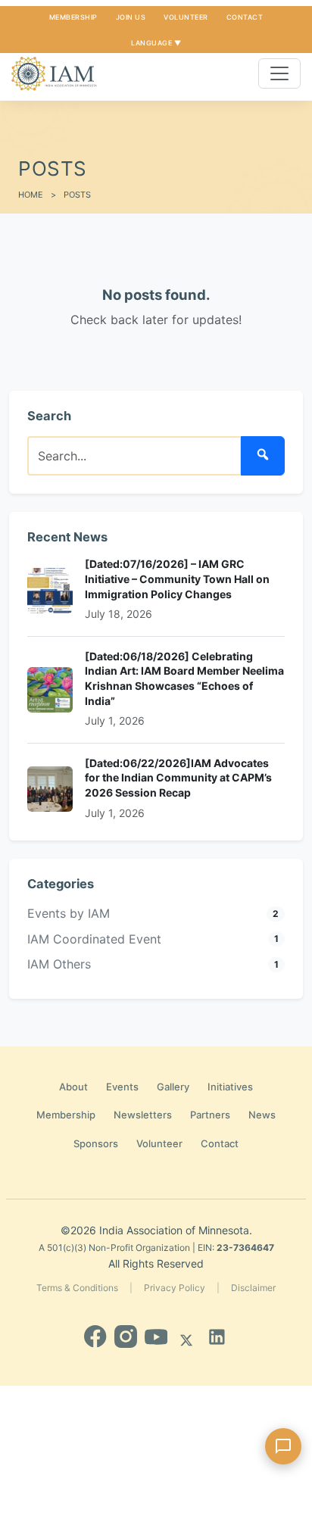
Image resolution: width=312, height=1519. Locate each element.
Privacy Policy (174, 1287)
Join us (131, 17)
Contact (245, 17)
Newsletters (143, 1115)
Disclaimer (253, 1287)
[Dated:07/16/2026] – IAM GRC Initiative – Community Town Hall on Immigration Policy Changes (177, 578)
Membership (73, 17)
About (73, 1087)
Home (30, 194)
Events (122, 1087)
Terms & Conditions (77, 1287)
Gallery (173, 1087)
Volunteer (186, 17)
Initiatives (230, 1087)
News (262, 1115)
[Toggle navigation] (279, 73)
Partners (210, 1115)
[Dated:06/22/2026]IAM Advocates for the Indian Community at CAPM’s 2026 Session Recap (178, 777)
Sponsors (95, 1143)
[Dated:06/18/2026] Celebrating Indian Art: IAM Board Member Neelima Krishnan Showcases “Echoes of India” (184, 678)
